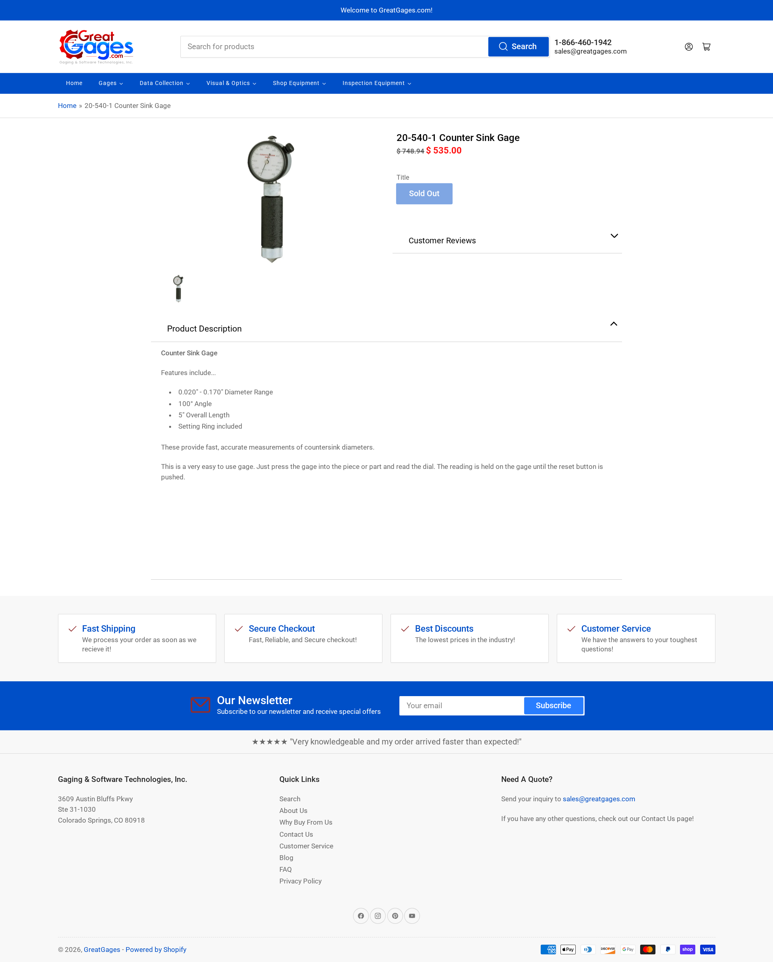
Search (524, 46)
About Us (293, 811)
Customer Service (306, 846)
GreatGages (102, 949)
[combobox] (365, 47)
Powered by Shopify (156, 949)
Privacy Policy (300, 881)
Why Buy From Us (306, 822)
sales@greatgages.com (590, 51)
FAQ (285, 869)
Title (403, 177)
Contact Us (296, 834)
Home (67, 106)
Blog (286, 858)
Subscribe (553, 705)
